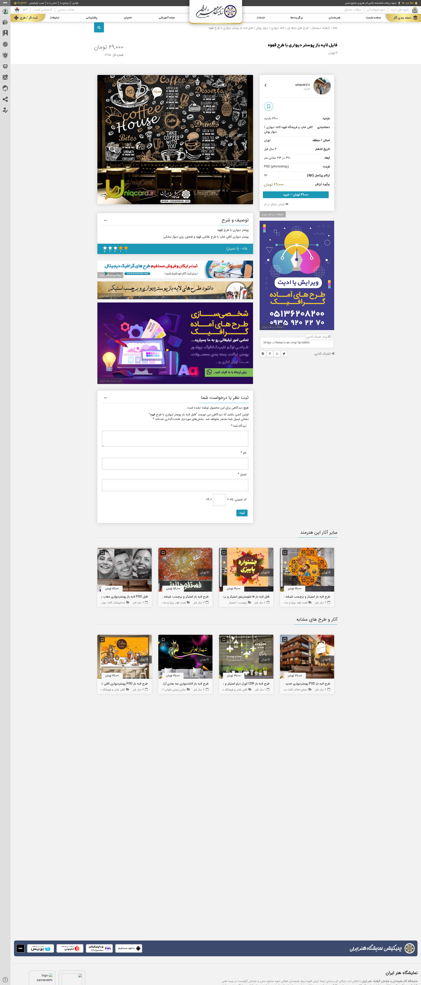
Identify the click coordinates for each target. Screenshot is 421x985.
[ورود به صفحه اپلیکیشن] (20, 948)
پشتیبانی (91, 18)
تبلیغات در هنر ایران (273, 214)
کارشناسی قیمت (42, 9)
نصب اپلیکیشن (36, 3)
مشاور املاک (300, 690)
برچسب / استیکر (238, 603)
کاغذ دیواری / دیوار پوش (270, 28)
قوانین (75, 3)
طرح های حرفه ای (298, 28)
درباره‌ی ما (65, 3)
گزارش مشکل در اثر (274, 204)
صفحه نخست (373, 18)
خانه (335, 28)
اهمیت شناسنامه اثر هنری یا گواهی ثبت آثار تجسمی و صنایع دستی (363, 3)
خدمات (261, 18)
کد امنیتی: (240, 499)
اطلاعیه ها (408, 3)
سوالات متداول (352, 9)
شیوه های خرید (400, 9)
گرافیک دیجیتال (320, 28)
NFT (25, 9)
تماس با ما (52, 3)
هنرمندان (334, 18)
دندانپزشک (119, 603)
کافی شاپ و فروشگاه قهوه (297, 127)
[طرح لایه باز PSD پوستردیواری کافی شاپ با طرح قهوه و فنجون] (124, 657)
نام (243, 453)
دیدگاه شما (238, 426)
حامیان (128, 18)
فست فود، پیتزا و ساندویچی (292, 603)
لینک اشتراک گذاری (317, 337)
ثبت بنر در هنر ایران (110, 275)
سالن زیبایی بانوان (175, 690)
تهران (331, 52)
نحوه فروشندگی (376, 9)
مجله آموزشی (167, 18)
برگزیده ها (296, 18)
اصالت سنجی (66, 9)
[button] (175, 221)
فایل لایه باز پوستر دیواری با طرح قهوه (302, 45)
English (22, 3)
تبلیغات (54, 18)
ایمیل (242, 474)
